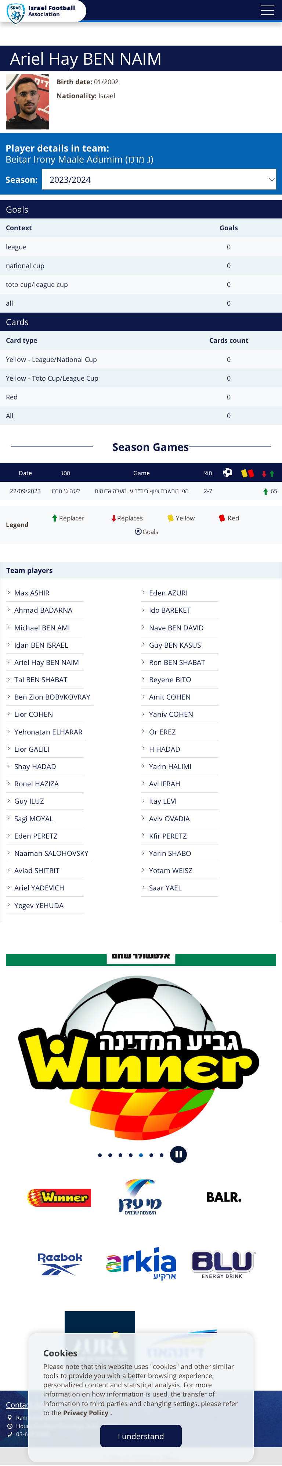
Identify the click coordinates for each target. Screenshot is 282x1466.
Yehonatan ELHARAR (48, 732)
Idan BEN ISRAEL (41, 645)
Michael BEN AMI (42, 628)
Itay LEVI (163, 801)
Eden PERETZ (36, 836)
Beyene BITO (170, 679)
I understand (141, 1436)
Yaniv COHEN (171, 714)
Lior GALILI (31, 749)
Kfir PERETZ (168, 836)
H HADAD (164, 749)
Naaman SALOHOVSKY (51, 853)
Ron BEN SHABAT (177, 662)
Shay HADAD (35, 766)
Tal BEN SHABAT (41, 679)
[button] (267, 10)
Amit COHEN (170, 697)
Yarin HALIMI (170, 766)
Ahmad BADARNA (43, 610)
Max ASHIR (32, 593)
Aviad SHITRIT (36, 870)
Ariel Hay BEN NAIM (46, 662)
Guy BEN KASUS (175, 645)
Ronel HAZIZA (36, 784)
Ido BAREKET (170, 610)
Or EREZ (162, 732)
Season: (22, 179)
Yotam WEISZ (170, 870)
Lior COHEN (33, 714)
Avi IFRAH (164, 784)
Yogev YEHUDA (39, 905)
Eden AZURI (168, 593)
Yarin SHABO (170, 853)
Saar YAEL (165, 888)
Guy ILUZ (29, 801)
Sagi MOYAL (33, 818)
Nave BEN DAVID (176, 628)
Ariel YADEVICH (39, 888)
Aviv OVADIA (169, 818)
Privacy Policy (86, 1412)
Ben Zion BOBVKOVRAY (52, 697)
